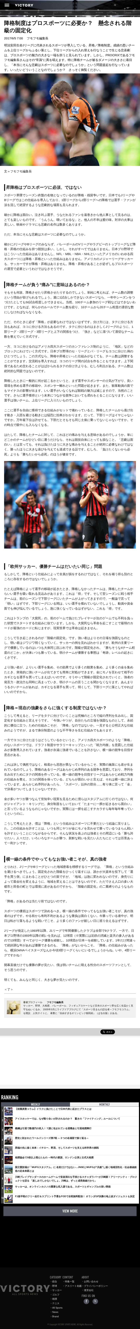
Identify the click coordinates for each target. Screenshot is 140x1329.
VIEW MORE (70, 1211)
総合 (11, 12)
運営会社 (89, 1290)
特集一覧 (69, 1281)
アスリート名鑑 (73, 1286)
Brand (128, 12)
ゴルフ (55, 12)
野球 (26, 12)
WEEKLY (35, 1105)
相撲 (70, 12)
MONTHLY (104, 1105)
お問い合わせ (91, 1281)
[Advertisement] (70, 1061)
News (114, 12)
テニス (84, 12)
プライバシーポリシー (96, 1286)
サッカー (40, 12)
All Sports (99, 12)
